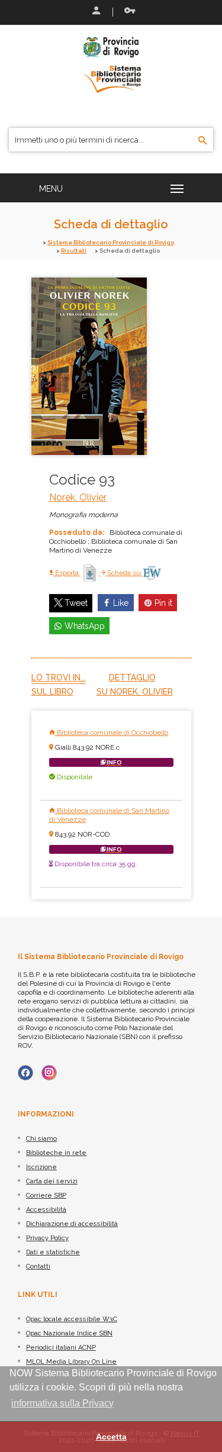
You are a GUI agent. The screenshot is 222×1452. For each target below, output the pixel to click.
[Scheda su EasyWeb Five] (152, 573)
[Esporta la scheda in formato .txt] (91, 573)
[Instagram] (49, 1072)
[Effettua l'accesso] (95, 12)
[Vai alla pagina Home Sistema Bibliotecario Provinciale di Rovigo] (111, 64)
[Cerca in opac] (202, 141)
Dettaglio (132, 677)
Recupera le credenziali (127, 12)
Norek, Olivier (78, 497)
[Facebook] (25, 1072)
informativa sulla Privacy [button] (62, 1403)
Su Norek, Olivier (134, 691)
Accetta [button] (111, 1436)
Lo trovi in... (58, 677)
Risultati (73, 250)
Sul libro (52, 691)
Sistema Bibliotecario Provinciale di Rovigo (110, 242)
